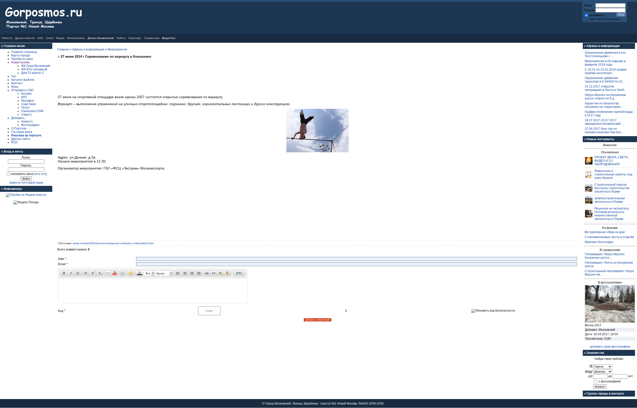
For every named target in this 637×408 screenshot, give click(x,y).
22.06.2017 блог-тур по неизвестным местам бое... (604, 130)
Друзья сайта (20, 139)
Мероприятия (117, 49)
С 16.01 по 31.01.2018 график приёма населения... (606, 71)
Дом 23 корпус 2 (32, 73)
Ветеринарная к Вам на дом (605, 232)
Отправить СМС (22, 90)
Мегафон (27, 100)
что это (41, 174)
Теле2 (25, 107)
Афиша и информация (88, 49)
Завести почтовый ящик (26, 182)
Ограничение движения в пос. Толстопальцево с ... (606, 54)
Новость (27, 121)
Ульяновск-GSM (32, 111)
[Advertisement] (317, 75)
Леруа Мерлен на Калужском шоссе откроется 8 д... (605, 96)
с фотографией (610, 381)
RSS (14, 142)
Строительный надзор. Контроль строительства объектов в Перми (612, 188)
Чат (13, 76)
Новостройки (20, 62)
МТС (24, 97)
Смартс (26, 114)
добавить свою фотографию (610, 346)
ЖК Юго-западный (34, 69)
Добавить (18, 118)
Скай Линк (28, 104)
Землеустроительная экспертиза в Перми (609, 200)
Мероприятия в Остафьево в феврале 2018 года (605, 62)
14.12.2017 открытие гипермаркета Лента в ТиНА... (606, 88)
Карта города (20, 55)
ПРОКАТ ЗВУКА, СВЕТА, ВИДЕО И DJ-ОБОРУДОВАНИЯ (611, 161)
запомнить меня (22, 174)
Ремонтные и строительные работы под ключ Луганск (613, 174)
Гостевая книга (21, 132)
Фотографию (30, 125)
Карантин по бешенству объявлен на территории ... (604, 105)
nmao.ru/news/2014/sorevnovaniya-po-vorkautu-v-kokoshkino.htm (113, 243)
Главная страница (24, 52)
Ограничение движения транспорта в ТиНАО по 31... (605, 79)
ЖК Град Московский (35, 66)
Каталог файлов (22, 80)
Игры (14, 86)
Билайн (26, 93)
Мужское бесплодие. (599, 242)
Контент (17, 83)
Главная (63, 49)
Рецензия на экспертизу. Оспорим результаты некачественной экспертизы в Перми (611, 214)
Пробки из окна (22, 59)
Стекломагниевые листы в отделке (609, 237)
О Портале (19, 128)
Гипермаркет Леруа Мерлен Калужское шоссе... (605, 255)
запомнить (596, 15)
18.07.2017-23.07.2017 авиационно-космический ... (604, 122)
